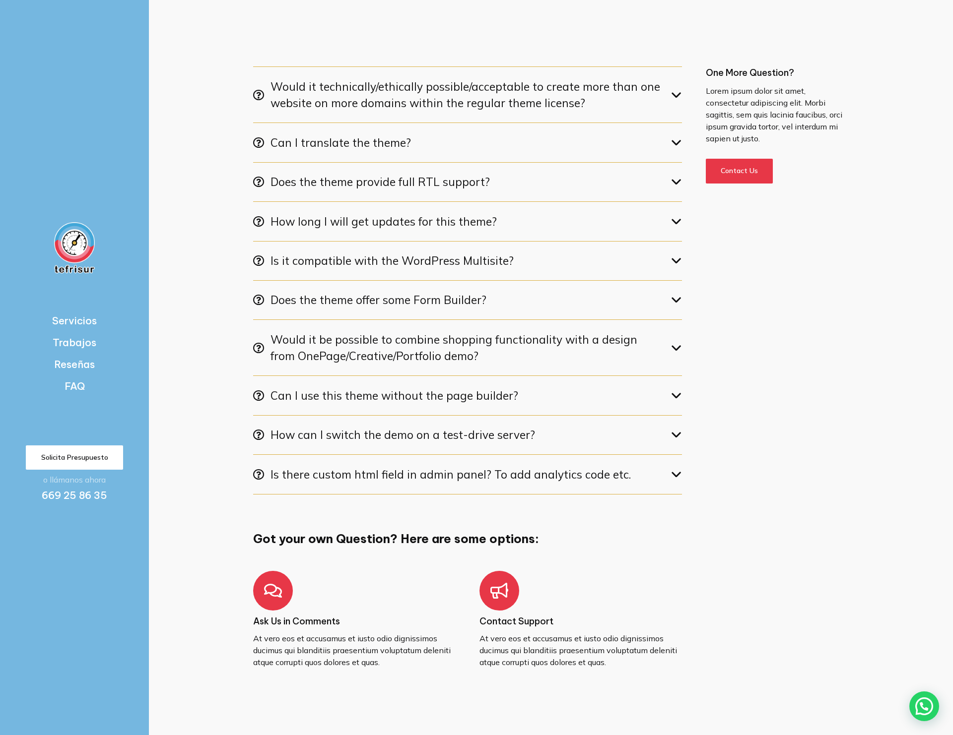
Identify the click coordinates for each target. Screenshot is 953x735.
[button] (924, 706)
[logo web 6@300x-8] (74, 247)
